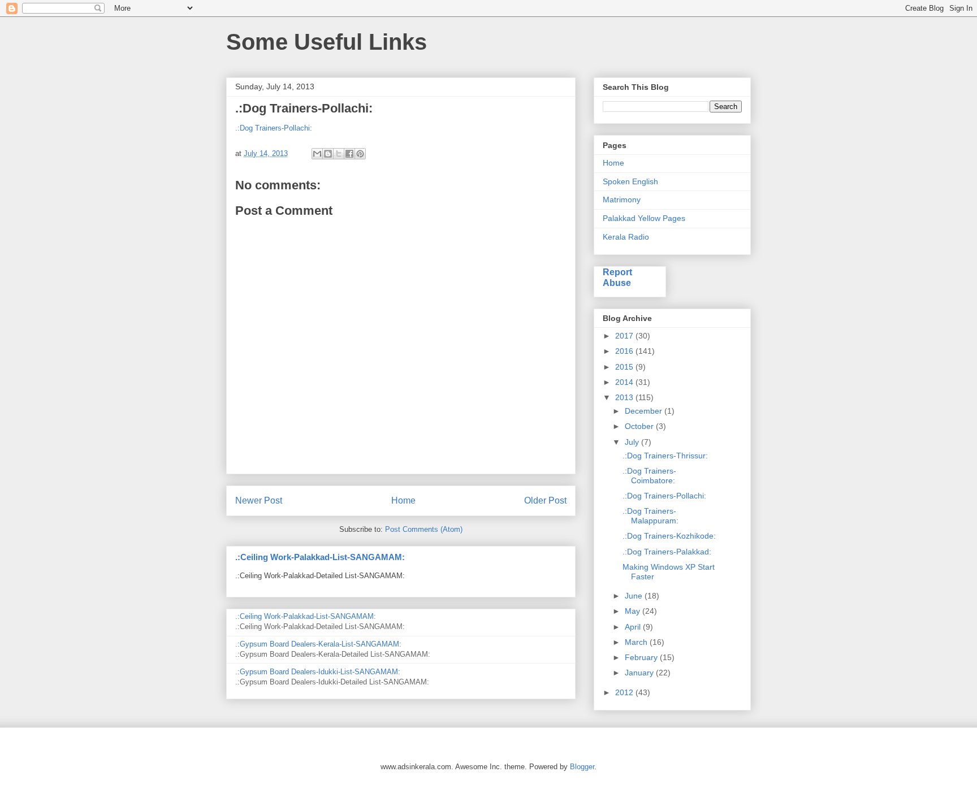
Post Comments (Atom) (423, 529)
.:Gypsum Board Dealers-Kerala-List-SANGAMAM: (318, 644)
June (635, 595)
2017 (625, 335)
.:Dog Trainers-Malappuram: (650, 515)
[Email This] (317, 153)
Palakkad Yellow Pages (644, 218)
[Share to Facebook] (349, 153)
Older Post (545, 500)
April (634, 626)
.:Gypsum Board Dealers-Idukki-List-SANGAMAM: (317, 671)
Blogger (582, 766)
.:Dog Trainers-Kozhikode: (669, 535)
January (640, 672)
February (642, 657)
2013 (625, 397)
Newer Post (258, 500)
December (644, 410)
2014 (625, 382)
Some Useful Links (326, 41)
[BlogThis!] (328, 153)
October (640, 426)
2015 (625, 366)
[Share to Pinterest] (360, 153)
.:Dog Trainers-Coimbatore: (649, 475)
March (637, 642)
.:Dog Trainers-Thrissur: (665, 455)
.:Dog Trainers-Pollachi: (273, 128)
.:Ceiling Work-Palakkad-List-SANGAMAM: (320, 557)
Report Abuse (617, 277)
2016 (625, 351)
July (633, 441)
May (633, 610)
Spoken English (630, 181)
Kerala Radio (626, 236)
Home (403, 500)
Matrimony (622, 199)
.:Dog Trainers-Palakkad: (666, 551)
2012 (625, 692)
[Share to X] (338, 153)
